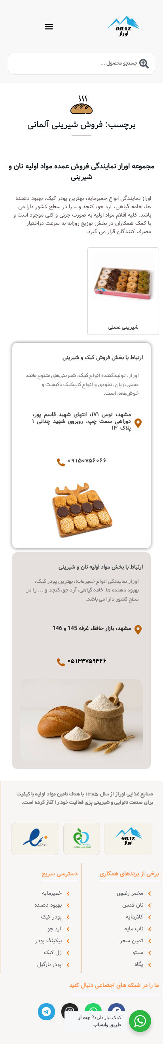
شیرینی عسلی (123, 328)
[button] (49, 26)
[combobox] (81, 64)
